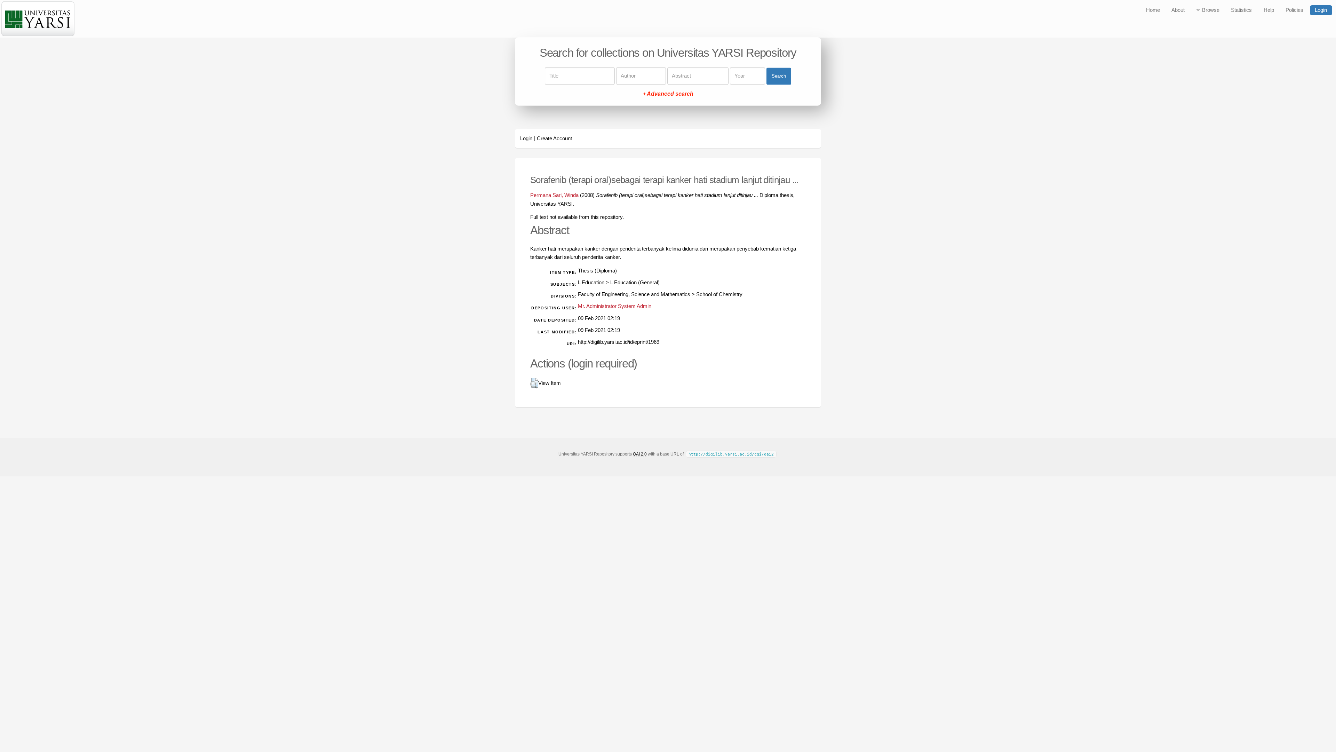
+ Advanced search (668, 94)
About (1178, 10)
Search (779, 76)
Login (1321, 10)
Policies (1294, 10)
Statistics (1241, 10)
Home (1153, 10)
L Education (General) (635, 282)
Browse (1210, 10)
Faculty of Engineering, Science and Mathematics (634, 294)
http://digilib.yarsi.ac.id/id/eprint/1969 (618, 342)
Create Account (554, 138)
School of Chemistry (719, 294)
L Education (591, 282)
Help (1269, 10)
